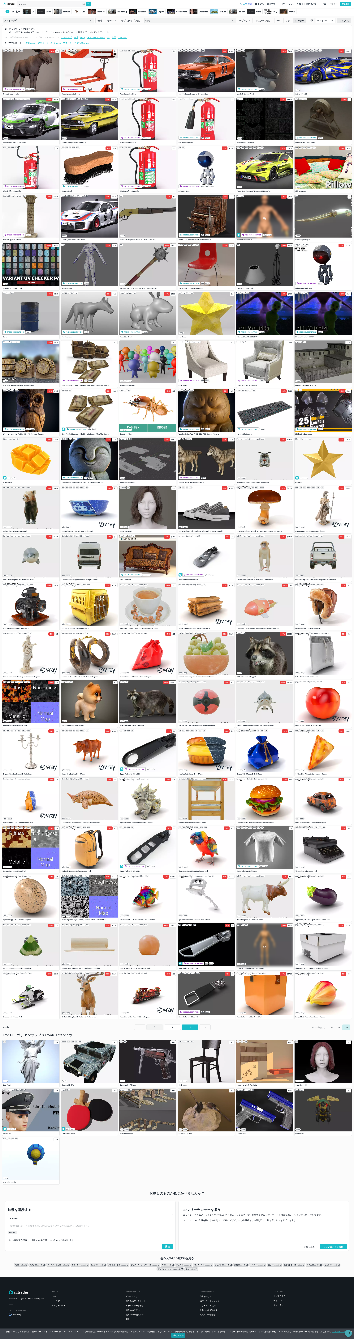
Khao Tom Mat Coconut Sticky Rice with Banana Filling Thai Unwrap (85, 385)
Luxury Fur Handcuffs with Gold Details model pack (80, 677)
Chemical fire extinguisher (12, 191)
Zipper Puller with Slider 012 (188, 1017)
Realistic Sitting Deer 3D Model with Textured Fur (79, 1017)
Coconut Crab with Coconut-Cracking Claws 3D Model (81, 823)
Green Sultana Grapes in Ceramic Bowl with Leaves (196, 677)
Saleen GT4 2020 (301, 94)
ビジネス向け (131, 1296)
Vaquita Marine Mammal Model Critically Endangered (255, 725)
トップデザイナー (281, 1296)
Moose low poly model (11, 94)
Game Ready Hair (126, 531)
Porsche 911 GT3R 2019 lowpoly (14, 143)
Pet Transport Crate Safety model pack (75, 628)
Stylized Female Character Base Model (250, 968)
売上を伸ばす (205, 1296)
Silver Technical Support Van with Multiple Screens (79, 580)
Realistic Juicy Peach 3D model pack (308, 725)
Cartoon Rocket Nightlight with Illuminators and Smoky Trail (258, 628)
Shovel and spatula (185, 1134)
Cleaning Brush (67, 191)
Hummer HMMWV (68, 1085)
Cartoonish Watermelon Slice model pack (17, 968)
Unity (82, 37)
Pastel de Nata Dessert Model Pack (190, 774)
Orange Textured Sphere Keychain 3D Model (135, 968)
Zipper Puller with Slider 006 (188, 968)
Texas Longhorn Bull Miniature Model (250, 920)
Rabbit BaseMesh (126, 337)
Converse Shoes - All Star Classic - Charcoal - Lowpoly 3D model (201, 531)
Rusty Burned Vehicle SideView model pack (310, 823)
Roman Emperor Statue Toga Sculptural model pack (21, 677)
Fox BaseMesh (67, 337)
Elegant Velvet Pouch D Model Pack (249, 774)
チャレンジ (278, 1300)
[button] (83, 4)
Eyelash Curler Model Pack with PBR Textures (194, 920)
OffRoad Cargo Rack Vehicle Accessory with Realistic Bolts (315, 580)
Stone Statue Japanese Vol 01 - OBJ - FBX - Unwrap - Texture (82, 482)
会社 (53, 1291)
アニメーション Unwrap (49, 43)
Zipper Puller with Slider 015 (188, 580)
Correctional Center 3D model (305, 385)
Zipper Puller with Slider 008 (130, 774)
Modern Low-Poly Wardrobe (247, 1085)
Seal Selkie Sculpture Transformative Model (18, 580)
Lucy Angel (7, 1085)
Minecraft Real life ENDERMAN (247, 337)
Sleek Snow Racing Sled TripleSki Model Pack (253, 482)
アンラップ (66, 37)
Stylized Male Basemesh (245, 143)
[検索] (88, 4)
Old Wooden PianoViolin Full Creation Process (195, 240)
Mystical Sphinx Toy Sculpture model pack (18, 823)
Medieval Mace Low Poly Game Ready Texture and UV (138, 288)
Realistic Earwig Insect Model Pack (15, 725)
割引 (128, 1319)
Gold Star (298, 482)
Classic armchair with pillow (247, 385)
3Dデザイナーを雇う (135, 1305)
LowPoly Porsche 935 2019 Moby (73, 240)
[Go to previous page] (154, 1027)
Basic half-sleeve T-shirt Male (247, 871)
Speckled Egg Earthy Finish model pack (17, 920)
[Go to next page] (190, 1027)
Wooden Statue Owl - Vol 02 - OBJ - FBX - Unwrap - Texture (23, 434)
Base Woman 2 (67, 288)
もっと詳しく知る (340, 1331)
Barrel (5, 337)
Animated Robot (184, 191)
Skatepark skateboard (128, 482)
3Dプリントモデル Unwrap (76, 43)
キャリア (56, 1301)
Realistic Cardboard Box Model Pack (249, 1017)
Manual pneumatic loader (71, 94)
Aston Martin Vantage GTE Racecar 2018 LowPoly (254, 191)
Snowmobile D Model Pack (12, 1017)
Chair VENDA (183, 385)
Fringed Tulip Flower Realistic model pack (310, 1017)
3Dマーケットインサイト (210, 1301)
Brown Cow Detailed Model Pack (73, 774)
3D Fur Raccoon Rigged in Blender (132, 725)
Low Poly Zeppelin (9, 1182)
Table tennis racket (68, 1134)
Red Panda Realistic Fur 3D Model (15, 531)
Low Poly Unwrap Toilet (245, 94)
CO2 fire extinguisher (186, 143)
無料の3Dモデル (133, 1310)
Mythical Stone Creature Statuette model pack (136, 823)
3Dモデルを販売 (206, 1291)
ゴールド (122, 37)
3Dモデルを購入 (132, 1291)
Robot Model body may (303, 288)
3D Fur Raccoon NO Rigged (246, 677)
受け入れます (179, 1335)
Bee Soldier (299, 1134)
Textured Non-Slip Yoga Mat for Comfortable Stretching (81, 968)
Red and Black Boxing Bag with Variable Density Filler (197, 725)
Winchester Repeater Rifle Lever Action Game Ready (138, 240)
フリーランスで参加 (208, 1305)
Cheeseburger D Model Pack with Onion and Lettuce (255, 823)
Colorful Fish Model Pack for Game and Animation (137, 920)
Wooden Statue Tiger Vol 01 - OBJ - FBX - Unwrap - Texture (199, 434)
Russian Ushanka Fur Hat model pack (308, 628)
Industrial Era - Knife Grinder (305, 143)
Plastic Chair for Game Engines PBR (191, 288)
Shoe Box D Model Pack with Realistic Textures (311, 968)
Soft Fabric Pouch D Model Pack (306, 677)
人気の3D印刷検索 (207, 1314)
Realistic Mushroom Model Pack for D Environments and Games (259, 531)
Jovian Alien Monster (244, 240)
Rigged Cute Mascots (127, 385)
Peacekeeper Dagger (302, 240)
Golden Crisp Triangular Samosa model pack (310, 774)
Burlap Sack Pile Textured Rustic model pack (194, 628)
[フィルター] (311, 20)
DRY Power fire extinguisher (130, 191)
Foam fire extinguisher (128, 94)
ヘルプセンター (59, 1305)
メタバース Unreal (96, 37)
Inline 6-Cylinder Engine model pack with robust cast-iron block (84, 920)
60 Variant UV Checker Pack (12, 288)
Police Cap (7, 1134)
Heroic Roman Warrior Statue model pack (310, 531)
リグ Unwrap (29, 43)
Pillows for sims (300, 191)
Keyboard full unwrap (244, 434)
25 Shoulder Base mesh (303, 434)
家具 (76, 37)
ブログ (55, 1296)
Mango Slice (7, 482)
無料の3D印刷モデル (135, 1314)
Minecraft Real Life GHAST (304, 337)
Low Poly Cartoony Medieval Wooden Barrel (18, 385)
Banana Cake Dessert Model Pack (14, 871)
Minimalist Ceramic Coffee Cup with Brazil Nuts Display (139, 628)
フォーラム (278, 1305)
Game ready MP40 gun (128, 1085)
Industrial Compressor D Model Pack (16, 628)
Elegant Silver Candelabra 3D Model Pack (17, 774)
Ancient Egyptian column (12, 240)
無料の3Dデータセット (135, 1301)
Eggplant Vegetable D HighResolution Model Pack (312, 920)
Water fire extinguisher (128, 143)
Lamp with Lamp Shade (245, 288)
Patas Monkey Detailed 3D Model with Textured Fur (255, 580)
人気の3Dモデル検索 (208, 1310)
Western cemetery (126, 1134)
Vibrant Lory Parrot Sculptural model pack (193, 871)
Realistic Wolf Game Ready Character (191, 482)
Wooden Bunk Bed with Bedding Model (192, 823)
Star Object (182, 337)
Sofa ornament (125, 580)
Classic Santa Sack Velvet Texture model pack (136, 677)
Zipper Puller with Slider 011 (130, 871)
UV (108, 37)
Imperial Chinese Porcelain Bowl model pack (77, 531)
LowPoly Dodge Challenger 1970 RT (74, 143)
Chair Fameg (183, 1085)
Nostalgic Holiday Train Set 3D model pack (135, 1017)
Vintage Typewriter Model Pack (306, 871)
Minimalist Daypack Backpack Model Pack (76, 871)
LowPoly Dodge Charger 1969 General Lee (193, 94)
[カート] (324, 4)
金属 (114, 37)
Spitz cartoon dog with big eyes (73, 725)
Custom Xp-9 (241, 1134)
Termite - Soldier (126, 434)
